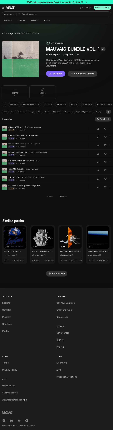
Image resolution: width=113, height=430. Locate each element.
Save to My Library (84, 73)
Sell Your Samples (65, 302)
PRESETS (34, 20)
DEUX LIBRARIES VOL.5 (43, 251)
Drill (13, 112)
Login (88, 7)
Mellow (56, 112)
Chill (39, 112)
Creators (7, 324)
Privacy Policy (9, 369)
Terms (5, 362)
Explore (8, 20)
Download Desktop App (14, 399)
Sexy (98, 112)
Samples (21, 20)
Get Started (63, 332)
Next (62, 196)
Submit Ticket (10, 392)
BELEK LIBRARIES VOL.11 (99, 251)
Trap (77, 54)
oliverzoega (7, 33)
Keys (31, 112)
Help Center (8, 385)
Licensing (61, 362)
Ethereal (67, 112)
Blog (58, 369)
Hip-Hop (69, 54)
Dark (47, 112)
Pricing (60, 346)
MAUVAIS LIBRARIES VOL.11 (73, 251)
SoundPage (62, 317)
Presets (6, 317)
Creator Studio (64, 309)
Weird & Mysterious (84, 112)
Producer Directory (66, 376)
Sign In (59, 339)
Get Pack (57, 73)
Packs (47, 20)
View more (51, 65)
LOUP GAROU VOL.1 (13, 251)
